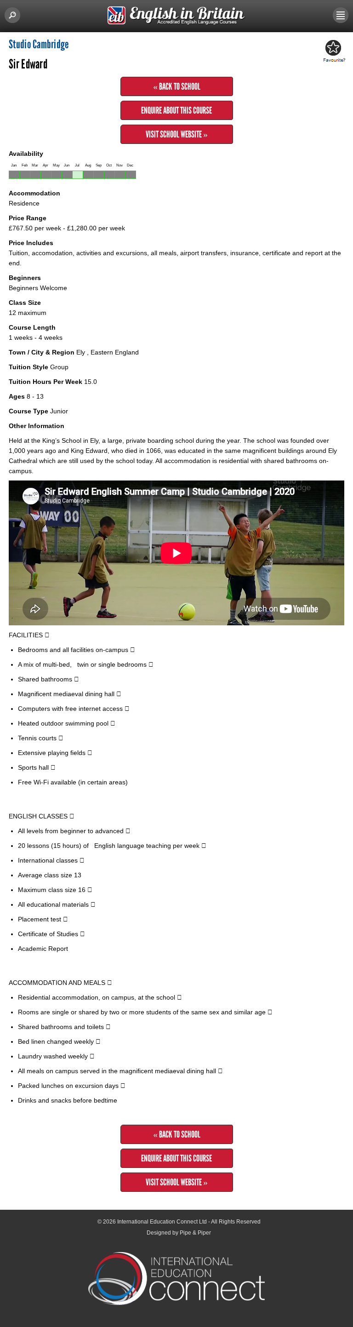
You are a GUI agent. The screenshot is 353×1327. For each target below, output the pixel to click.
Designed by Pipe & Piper (179, 1233)
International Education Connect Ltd (162, 1221)
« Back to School (176, 86)
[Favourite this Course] (332, 51)
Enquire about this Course (176, 110)
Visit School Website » (177, 134)
